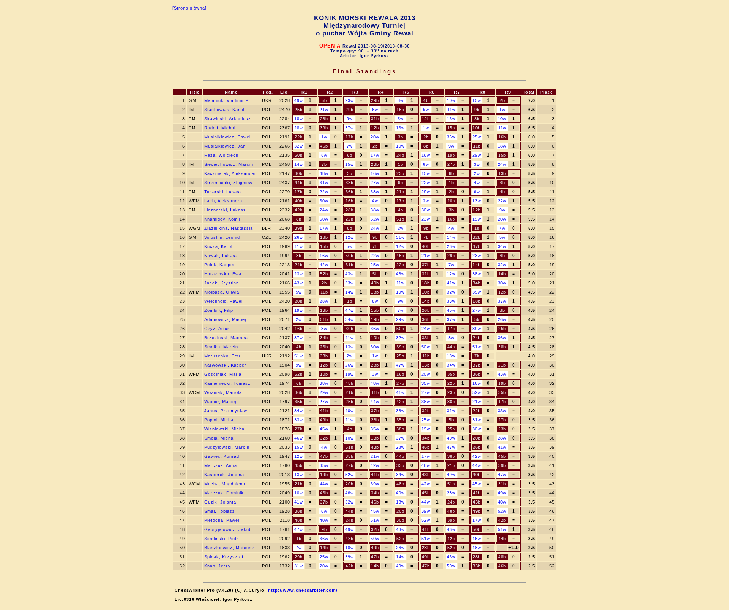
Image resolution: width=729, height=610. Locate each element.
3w (477, 164)
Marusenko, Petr (222, 356)
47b (477, 246)
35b (451, 374)
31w (324, 182)
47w (349, 310)
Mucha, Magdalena (224, 483)
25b (299, 109)
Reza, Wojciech (221, 155)
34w (502, 246)
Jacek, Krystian (221, 283)
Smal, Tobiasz (219, 511)
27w (375, 182)
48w (324, 173)
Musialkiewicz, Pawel (227, 137)
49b (324, 420)
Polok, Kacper (219, 264)
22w (425, 182)
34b (477, 283)
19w (476, 219)
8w (401, 100)
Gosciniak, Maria (222, 374)
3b (400, 137)
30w (324, 201)
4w (477, 182)
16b (502, 137)
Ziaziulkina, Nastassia (228, 228)
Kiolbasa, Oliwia (221, 292)
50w (324, 219)
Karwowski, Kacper (225, 365)
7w (350, 146)
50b (299, 155)
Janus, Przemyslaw (225, 410)
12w (349, 237)
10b (477, 127)
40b (299, 201)
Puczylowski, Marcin (226, 447)
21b (400, 191)
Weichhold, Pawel (223, 301)
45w (451, 310)
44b (299, 182)
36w (451, 137)
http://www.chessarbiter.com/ (303, 590)
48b (400, 483)
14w (298, 164)
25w (476, 137)
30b (299, 173)
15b (400, 109)
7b (324, 164)
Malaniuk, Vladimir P (226, 100)
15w (476, 100)
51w (476, 347)
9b (477, 109)
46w (400, 274)
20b (451, 201)
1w (502, 109)
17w (375, 155)
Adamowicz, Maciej (225, 319)
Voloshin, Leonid (222, 237)
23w (349, 100)
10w (451, 100)
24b (400, 155)
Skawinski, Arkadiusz (227, 118)
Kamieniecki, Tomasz (227, 383)
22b (299, 137)
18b (324, 237)
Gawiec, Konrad (221, 456)
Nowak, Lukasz (221, 255)
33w (375, 191)
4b (426, 100)
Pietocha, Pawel (221, 520)
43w (349, 274)
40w (349, 410)
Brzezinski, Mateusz (226, 337)
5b (324, 100)
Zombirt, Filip (218, 310)
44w (375, 401)
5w (426, 109)
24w (502, 164)
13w (451, 118)
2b (502, 100)
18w (298, 118)
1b (400, 164)
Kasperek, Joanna (224, 474)
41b (324, 410)
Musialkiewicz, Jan (225, 146)
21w (324, 109)
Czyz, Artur (216, 328)
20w (375, 137)
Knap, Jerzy (217, 566)
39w (476, 328)
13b (502, 173)
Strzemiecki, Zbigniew (228, 182)
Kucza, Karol (218, 246)
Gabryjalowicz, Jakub (228, 529)
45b (400, 255)
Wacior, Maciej (220, 401)
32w (298, 146)
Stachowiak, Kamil (224, 109)
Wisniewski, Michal (225, 429)
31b (375, 118)
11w (451, 109)
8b (477, 118)
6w (375, 109)
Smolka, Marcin (221, 347)
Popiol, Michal (219, 420)
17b (349, 137)
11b (477, 146)
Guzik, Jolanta (220, 502)
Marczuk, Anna (220, 465)
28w (298, 127)
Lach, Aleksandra (223, 201)
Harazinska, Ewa (222, 274)
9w (350, 118)
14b (477, 264)
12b (426, 118)
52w (375, 219)
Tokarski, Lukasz (223, 191)
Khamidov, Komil (222, 219)
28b (349, 210)
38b (349, 182)
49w (298, 100)
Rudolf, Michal (219, 127)
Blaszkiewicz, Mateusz (229, 547)
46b (324, 146)
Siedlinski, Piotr (221, 538)
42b (299, 210)
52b (324, 274)
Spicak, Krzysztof (223, 556)
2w (477, 173)
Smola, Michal (219, 438)
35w (476, 292)
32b (477, 237)
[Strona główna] (189, 8)
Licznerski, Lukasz (225, 210)
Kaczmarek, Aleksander (230, 173)
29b (375, 100)
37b (426, 264)
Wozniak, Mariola (223, 392)
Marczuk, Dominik (224, 493)
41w (451, 283)
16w (425, 155)
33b (426, 337)
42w (324, 264)
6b (349, 155)
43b (375, 447)
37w (349, 127)
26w (298, 237)
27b (451, 164)
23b (375, 164)
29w (476, 155)
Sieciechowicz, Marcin (228, 164)
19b (451, 155)
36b (349, 191)
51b (400, 219)
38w (375, 210)
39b (324, 127)
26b (324, 118)
